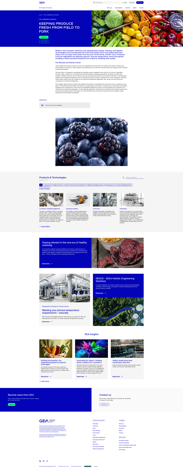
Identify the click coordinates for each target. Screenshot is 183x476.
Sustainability (122, 426)
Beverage (95, 423)
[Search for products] (124, 178)
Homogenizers (110, 185)
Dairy (94, 428)
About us (121, 423)
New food (95, 444)
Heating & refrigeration (99, 437)
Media (120, 430)
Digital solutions (58, 185)
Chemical (95, 426)
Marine (94, 442)
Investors (121, 428)
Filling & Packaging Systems (95, 185)
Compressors (48, 185)
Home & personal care (99, 439)
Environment (96, 433)
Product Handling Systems (123, 185)
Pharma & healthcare (98, 448)
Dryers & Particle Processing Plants (75, 185)
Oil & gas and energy (98, 446)
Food (40, 15)
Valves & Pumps (44, 188)
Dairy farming (96, 430)
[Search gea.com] (94, 2)
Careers (121, 433)
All (41, 185)
